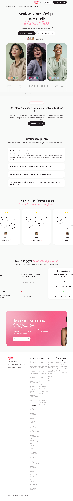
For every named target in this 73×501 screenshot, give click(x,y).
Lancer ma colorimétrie (26, 33)
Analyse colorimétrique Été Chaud (34, 447)
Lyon (57, 368)
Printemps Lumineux (41, 376)
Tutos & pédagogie (51, 379)
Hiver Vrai (41, 395)
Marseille (58, 370)
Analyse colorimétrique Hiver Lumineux (34, 483)
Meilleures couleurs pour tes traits (51, 366)
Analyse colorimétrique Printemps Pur (33, 426)
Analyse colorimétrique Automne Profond (34, 462)
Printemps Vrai (43, 373)
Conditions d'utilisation (64, 369)
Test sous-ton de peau (34, 374)
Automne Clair (42, 404)
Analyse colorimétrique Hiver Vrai (33, 478)
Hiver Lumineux (43, 398)
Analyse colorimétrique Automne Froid (33, 468)
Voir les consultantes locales (45, 33)
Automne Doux (42, 386)
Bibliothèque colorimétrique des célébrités (42, 362)
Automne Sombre (43, 400)
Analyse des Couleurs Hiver (33, 399)
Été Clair (41, 382)
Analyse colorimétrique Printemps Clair (33, 409)
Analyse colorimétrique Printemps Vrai (33, 415)
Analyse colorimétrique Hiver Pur (33, 488)
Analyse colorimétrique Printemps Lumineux (33, 420)
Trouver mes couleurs (59, 2)
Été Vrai (41, 384)
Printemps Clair (43, 371)
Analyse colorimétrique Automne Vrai (33, 457)
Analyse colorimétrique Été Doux (34, 442)
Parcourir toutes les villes (58, 362)
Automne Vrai (42, 388)
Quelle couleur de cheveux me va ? (34, 367)
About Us (63, 362)
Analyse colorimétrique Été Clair (34, 431)
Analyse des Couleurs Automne (34, 396)
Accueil (8, 6)
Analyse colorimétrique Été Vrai (34, 437)
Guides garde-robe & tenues (52, 370)
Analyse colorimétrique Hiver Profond (33, 473)
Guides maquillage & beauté (51, 375)
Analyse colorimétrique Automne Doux (33, 452)
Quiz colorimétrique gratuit (33, 362)
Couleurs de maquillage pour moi (34, 383)
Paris (57, 366)
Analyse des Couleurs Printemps (33, 388)
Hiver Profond (42, 393)
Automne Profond (43, 391)
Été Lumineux (42, 402)
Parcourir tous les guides (51, 361)
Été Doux (41, 379)
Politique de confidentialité (65, 365)
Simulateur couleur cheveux (34, 378)
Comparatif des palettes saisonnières (43, 368)
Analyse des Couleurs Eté (33, 392)
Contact (65, 372)
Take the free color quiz (42, 93)
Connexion (48, 2)
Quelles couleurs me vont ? (34, 370)
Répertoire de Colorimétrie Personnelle (20, 6)
